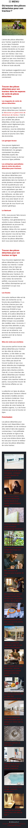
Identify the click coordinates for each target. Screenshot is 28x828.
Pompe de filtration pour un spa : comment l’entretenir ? (13, 789)
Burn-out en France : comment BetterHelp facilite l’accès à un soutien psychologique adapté (12, 501)
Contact (5, 823)
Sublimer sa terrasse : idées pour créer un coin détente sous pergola (13, 645)
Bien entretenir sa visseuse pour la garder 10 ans (13, 573)
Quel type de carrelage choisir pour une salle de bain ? (13, 812)
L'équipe (18, 825)
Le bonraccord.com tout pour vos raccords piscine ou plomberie (13, 622)
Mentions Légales (13, 823)
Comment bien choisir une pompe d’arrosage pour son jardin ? (14, 549)
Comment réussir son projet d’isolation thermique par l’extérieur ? (13, 526)
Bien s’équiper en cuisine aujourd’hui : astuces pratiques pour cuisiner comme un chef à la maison (13, 670)
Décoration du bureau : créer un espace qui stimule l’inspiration (12, 766)
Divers (6, 450)
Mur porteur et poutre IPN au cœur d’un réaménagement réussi (13, 696)
